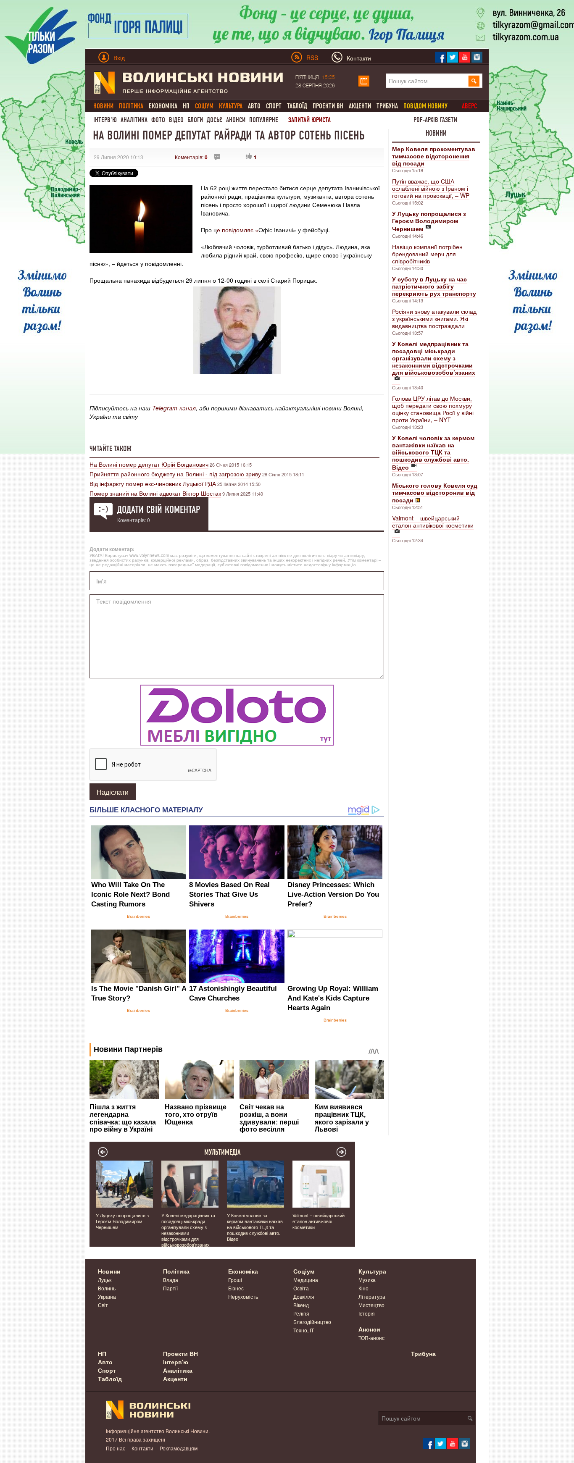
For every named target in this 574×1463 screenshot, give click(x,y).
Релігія (301, 1313)
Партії (170, 1288)
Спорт (274, 106)
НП (186, 106)
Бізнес (236, 1288)
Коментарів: (191, 156)
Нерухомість (243, 1296)
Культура (372, 1271)
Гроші (235, 1279)
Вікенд (301, 1304)
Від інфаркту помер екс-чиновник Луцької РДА (153, 483)
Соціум (303, 1271)
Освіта (301, 1288)
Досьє (214, 120)
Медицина (305, 1279)
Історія (366, 1313)
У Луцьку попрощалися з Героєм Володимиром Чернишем (122, 1221)
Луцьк (104, 1279)
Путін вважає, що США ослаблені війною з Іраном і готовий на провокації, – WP (430, 188)
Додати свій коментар (158, 509)
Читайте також (111, 448)
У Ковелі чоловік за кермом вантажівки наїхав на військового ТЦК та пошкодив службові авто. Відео (255, 1227)
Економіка (163, 106)
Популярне (263, 120)
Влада (170, 1279)
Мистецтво (371, 1304)
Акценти (360, 106)
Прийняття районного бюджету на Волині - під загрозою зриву (175, 474)
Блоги (195, 120)
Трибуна (387, 106)
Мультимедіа (222, 1152)
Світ (103, 1304)
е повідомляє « (237, 230)
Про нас (115, 1448)
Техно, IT (303, 1330)
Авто (254, 106)
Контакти (142, 1448)
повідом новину (425, 106)
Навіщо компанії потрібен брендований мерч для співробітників (427, 253)
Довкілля (303, 1296)
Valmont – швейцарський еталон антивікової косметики (433, 521)
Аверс (469, 106)
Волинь (107, 1288)
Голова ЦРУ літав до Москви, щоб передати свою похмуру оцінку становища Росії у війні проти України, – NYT (433, 409)
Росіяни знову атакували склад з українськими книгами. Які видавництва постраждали (434, 318)
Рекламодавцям (178, 1448)
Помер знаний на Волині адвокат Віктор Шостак (155, 493)
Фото (158, 120)
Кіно (363, 1288)
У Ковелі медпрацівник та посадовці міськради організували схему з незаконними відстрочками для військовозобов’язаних (188, 1230)
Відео (176, 120)
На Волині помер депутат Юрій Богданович (149, 464)
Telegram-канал (174, 408)
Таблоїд (297, 106)
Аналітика (134, 120)
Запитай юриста (309, 120)
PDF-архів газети (435, 120)
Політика (176, 1271)
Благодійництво (312, 1321)
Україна (107, 1296)
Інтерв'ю (105, 120)
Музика (367, 1279)
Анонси (235, 120)
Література (371, 1296)
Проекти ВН (328, 106)
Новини (436, 133)
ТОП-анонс (371, 1337)
